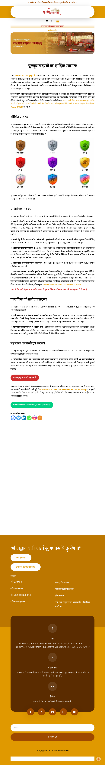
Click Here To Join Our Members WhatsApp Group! (63, 389)
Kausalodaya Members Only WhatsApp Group (31, 404)
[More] (39, 417)
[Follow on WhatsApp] (63, 711)
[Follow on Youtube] (74, 711)
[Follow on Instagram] (52, 711)
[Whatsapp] (29, 417)
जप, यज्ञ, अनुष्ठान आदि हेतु (25, 567)
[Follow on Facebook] (30, 711)
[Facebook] (13, 417)
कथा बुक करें (21, 558)
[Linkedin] (23, 417)
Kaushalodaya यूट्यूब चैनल (26, 75)
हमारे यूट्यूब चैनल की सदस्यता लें (24, 377)
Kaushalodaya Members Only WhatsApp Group (62, 284)
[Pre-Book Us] (52, 43)
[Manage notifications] (98, 759)
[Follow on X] (41, 711)
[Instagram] (34, 417)
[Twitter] (18, 417)
